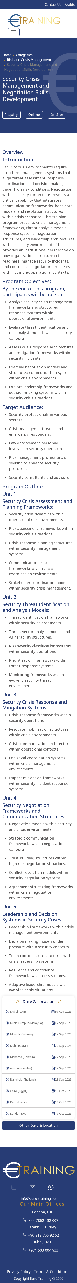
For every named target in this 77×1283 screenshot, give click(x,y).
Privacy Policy (19, 1271)
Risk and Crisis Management (29, 59)
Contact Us (53, 4)
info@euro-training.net (38, 1198)
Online (34, 114)
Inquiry (11, 114)
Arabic (70, 4)
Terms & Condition (50, 1271)
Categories (24, 55)
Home (6, 55)
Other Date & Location (38, 1125)
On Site (57, 114)
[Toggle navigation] (14, 32)
